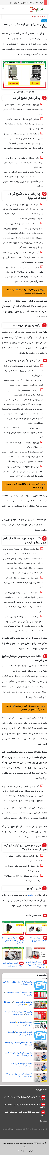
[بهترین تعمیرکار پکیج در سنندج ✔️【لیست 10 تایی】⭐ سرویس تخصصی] (36, 953)
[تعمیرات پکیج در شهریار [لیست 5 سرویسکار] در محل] (40, 1066)
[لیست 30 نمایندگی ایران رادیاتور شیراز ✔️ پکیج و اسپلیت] (40, 995)
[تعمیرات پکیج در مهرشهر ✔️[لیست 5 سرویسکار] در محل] (40, 1035)
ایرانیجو (30, 895)
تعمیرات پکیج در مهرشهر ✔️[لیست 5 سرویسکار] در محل (20, 1033)
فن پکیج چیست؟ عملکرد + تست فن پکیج (38, 939)
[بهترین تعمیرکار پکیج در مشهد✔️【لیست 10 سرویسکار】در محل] (40, 1056)
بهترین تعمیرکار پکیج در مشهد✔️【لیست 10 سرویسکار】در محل (18, 1054)
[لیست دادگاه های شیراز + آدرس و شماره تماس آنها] (40, 1045)
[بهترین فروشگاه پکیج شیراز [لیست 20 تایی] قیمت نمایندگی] (40, 985)
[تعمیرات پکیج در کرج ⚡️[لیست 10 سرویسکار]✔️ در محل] (40, 1025)
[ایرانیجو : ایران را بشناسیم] (36, 9)
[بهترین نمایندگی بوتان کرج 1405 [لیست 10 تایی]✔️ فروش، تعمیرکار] (40, 1015)
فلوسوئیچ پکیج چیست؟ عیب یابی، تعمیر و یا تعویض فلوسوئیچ (13, 940)
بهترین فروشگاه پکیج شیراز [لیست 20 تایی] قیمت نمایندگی (17, 983)
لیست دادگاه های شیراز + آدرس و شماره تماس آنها (18, 1044)
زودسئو (18, 1150)
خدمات (38, 16)
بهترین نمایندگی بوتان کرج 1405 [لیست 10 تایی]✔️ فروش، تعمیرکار (18, 1013)
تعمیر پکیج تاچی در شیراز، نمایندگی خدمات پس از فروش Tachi (17, 1075)
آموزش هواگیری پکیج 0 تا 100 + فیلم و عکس (13, 965)
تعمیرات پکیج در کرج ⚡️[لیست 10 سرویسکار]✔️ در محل (20, 1023)
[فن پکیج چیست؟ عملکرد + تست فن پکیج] (36, 928)
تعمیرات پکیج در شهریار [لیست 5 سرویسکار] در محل (21, 1064)
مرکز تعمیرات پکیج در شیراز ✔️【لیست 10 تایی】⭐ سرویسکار (18, 1003)
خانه (43, 16)
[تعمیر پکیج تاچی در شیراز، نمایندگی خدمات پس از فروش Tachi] (40, 1077)
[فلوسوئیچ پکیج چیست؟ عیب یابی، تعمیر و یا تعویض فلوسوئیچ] (13, 928)
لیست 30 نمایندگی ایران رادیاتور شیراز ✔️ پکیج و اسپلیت (18, 993)
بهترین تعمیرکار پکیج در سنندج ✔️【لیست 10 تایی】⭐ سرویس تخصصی (36, 964)
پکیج (33, 16)
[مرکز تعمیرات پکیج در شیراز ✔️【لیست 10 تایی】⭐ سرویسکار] (40, 1005)
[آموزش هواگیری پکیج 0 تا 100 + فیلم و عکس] (13, 953)
